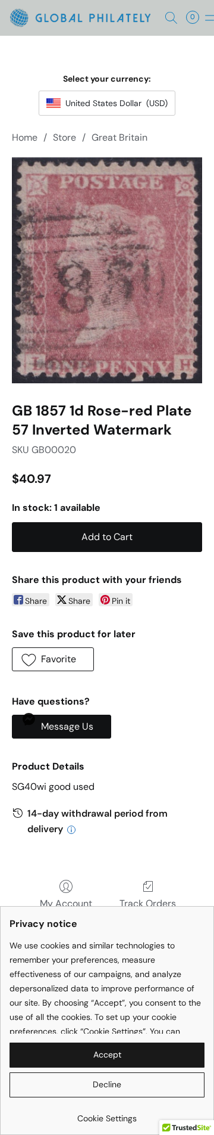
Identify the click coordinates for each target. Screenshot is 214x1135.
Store (64, 137)
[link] (107, 1113)
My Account (66, 903)
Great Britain (119, 137)
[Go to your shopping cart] (196, 18)
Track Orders (147, 903)
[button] (84, 18)
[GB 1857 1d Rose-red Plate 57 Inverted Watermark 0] (107, 270)
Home (24, 137)
